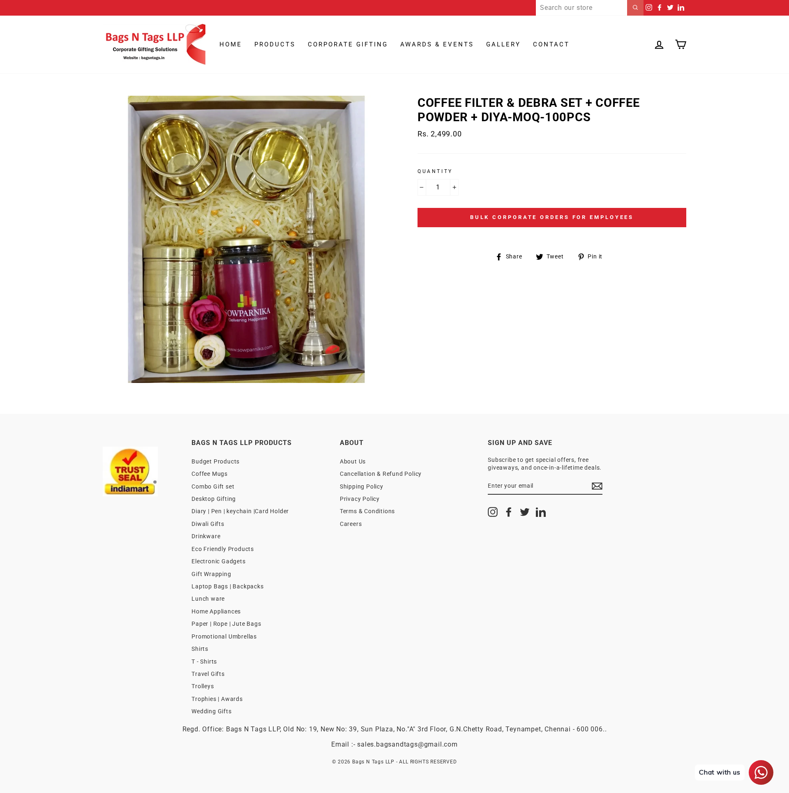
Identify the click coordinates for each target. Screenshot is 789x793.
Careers (351, 524)
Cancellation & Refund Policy (381, 473)
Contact (551, 44)
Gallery (503, 44)
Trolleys (202, 686)
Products (274, 44)
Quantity (435, 171)
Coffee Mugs (209, 473)
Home (230, 44)
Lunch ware (208, 598)
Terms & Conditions (367, 511)
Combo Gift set (212, 486)
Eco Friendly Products (222, 549)
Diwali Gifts (207, 524)
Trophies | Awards (217, 699)
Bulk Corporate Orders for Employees (552, 217)
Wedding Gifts (211, 711)
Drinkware (205, 536)
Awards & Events (437, 44)
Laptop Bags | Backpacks (227, 586)
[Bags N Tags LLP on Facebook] (509, 512)
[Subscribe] (597, 486)
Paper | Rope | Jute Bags (226, 623)
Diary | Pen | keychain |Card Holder (240, 511)
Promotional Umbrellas (224, 636)
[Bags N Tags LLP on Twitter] (525, 512)
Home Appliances (216, 611)
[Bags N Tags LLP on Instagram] (493, 512)
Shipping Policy (361, 486)
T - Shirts (204, 661)
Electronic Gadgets (218, 561)
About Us (353, 461)
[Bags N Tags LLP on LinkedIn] (541, 512)
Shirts (199, 648)
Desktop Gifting (213, 499)
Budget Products (215, 461)
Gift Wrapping (211, 574)
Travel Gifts (208, 674)
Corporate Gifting (348, 44)
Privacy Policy (360, 499)
